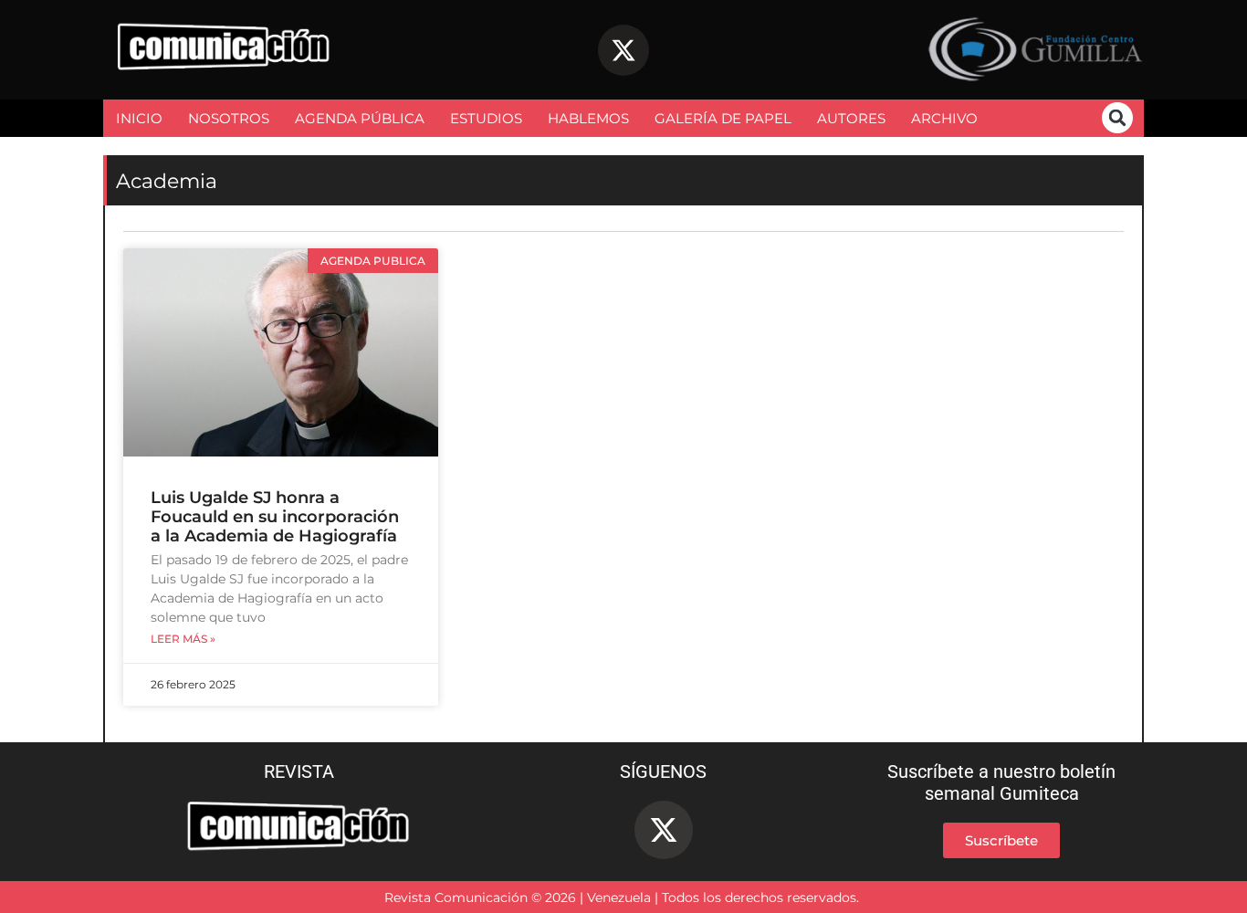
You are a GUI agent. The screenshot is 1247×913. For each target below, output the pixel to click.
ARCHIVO (944, 118)
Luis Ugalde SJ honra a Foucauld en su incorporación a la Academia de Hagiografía (275, 517)
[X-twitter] (623, 50)
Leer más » (183, 639)
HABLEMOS (588, 118)
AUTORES (851, 118)
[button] (1117, 117)
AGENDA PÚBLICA (359, 118)
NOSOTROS (228, 118)
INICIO (139, 118)
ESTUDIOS (486, 118)
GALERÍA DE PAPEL (723, 118)
